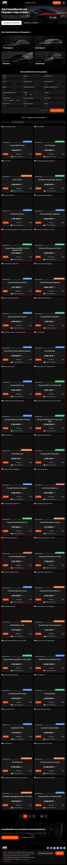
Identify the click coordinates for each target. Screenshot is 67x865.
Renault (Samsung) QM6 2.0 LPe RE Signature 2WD (17, 249)
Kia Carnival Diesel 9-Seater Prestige (17, 420)
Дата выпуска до (48, 81)
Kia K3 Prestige (50, 145)
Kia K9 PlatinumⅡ (17, 454)
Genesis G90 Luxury (17, 385)
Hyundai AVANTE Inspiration (50, 317)
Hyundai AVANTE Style (17, 145)
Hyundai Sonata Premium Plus (17, 522)
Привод (25, 92)
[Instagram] (54, 848)
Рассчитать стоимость (32, 23)
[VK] (51, 848)
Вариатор (11, 100)
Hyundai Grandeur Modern (50, 728)
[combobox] (33, 78)
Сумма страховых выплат (9, 92)
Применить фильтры (57, 110)
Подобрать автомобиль (11, 23)
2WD (26, 95)
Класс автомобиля (28, 98)
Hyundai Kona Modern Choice (50, 522)
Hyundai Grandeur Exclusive (17, 317)
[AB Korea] (4, 3)
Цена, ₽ (5, 81)
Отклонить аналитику (46, 853)
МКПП (18, 100)
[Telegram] (61, 848)
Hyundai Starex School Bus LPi (50, 591)
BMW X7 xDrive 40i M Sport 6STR (50, 659)
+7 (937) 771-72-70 (30, 3)
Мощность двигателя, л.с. (51, 87)
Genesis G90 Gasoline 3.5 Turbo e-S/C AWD (50, 420)
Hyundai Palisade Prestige (17, 694)
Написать (57, 2)
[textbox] (32, 78)
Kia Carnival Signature (49, 488)
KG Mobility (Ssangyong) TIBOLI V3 (50, 180)
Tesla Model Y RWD (17, 728)
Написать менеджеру (10, 837)
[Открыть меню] (64, 3)
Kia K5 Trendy (17, 180)
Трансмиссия (6, 98)
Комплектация (48, 76)
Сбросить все (44, 110)
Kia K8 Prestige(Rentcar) (17, 557)
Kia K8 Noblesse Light (17, 625)
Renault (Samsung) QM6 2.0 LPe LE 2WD (17, 659)
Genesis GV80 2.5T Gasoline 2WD (49, 385)
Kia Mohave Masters (17, 214)
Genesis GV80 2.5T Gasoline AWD (50, 796)
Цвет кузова (47, 98)
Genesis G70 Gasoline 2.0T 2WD (50, 248)
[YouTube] (48, 848)
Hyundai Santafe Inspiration (17, 282)
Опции (46, 103)
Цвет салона (6, 103)
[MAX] (58, 848)
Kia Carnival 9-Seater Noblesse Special (17, 351)
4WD (30, 95)
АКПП (5, 100)
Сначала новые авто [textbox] (17, 122)
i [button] (22, 184)
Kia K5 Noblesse (49, 351)
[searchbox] (54, 78)
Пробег (5, 87)
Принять (59, 853)
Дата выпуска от (28, 81)
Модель (26, 76)
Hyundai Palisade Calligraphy (50, 214)
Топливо (46, 92)
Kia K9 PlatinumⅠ (17, 762)
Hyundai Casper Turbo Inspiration (49, 625)
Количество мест (28, 103)
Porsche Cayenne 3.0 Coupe (49, 762)
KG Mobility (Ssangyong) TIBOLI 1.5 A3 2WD (17, 796)
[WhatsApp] (64, 848)
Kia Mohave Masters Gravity (17, 591)
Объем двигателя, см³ (29, 87)
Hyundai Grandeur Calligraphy (17, 488)
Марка (4, 76)
